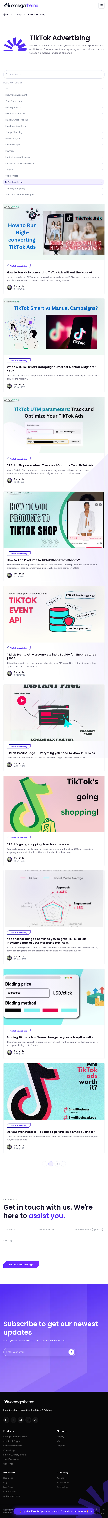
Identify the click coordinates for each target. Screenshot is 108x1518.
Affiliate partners (11, 1496)
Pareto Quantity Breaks (14, 1454)
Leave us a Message (21, 1264)
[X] (6, 1420)
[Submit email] (71, 1352)
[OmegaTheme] (20, 5)
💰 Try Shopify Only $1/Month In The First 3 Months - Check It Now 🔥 (54, 1511)
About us (61, 1478)
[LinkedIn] (21, 1420)
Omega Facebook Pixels (15, 1436)
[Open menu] (101, 5)
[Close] (91, 1511)
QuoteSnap (9, 1450)
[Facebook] (13, 1420)
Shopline (61, 1445)
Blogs (19, 14)
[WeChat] (35, 1420)
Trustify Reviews (11, 1459)
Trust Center (63, 1482)
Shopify (60, 1436)
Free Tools (8, 1487)
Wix (58, 1441)
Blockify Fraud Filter (12, 1445)
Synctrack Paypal (11, 1441)
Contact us (62, 1487)
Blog (5, 1482)
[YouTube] (28, 1420)
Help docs (8, 1478)
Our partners (9, 1491)
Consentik (8, 1463)
